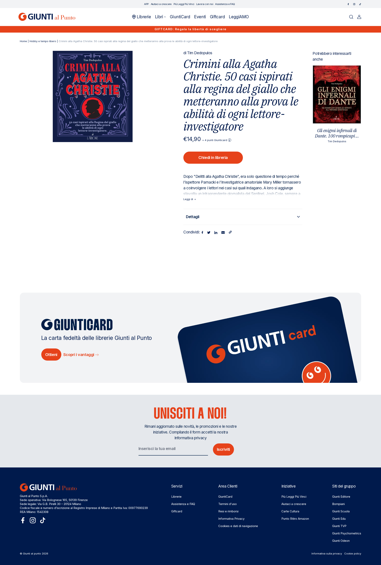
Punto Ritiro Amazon (295, 518)
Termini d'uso (227, 504)
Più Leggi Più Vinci (293, 496)
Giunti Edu (339, 518)
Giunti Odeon (341, 541)
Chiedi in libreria (213, 157)
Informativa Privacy (231, 518)
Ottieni (51, 354)
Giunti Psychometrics (346, 533)
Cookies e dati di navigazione (238, 526)
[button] (160, 17)
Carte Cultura (290, 511)
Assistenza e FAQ (183, 504)
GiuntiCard (225, 496)
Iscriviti (223, 449)
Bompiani (338, 504)
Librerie (176, 496)
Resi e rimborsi (228, 511)
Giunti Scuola (341, 511)
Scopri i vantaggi (79, 354)
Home (23, 41)
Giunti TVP (339, 526)
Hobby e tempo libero (43, 41)
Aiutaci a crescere (293, 504)
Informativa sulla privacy (327, 553)
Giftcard (176, 511)
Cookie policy (352, 553)
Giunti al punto (32, 553)
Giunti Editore (341, 496)
